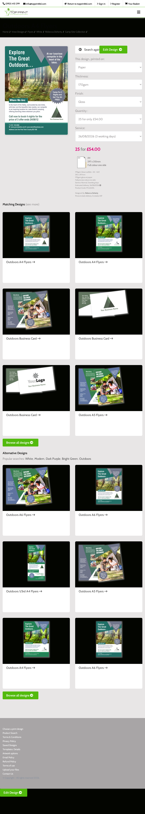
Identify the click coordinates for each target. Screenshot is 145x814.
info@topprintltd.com (35, 3)
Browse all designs (18, 442)
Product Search (10, 733)
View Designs (18, 31)
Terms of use (9, 765)
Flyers (30, 31)
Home (6, 31)
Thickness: (81, 76)
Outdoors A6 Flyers (19, 515)
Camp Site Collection (75, 31)
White (39, 31)
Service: (80, 128)
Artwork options (10, 753)
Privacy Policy (9, 741)
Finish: (79, 93)
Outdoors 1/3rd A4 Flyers (22, 591)
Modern (39, 458)
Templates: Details (11, 749)
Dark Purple (53, 458)
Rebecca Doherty (53, 31)
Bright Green (70, 458)
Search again (91, 49)
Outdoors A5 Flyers (91, 415)
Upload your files (11, 769)
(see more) (32, 204)
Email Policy (8, 757)
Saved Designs (10, 745)
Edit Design (111, 49)
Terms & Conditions (12, 737)
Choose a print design (13, 728)
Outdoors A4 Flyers (19, 262)
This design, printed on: (90, 59)
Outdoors (85, 458)
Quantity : (81, 111)
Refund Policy (9, 761)
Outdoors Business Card (21, 338)
